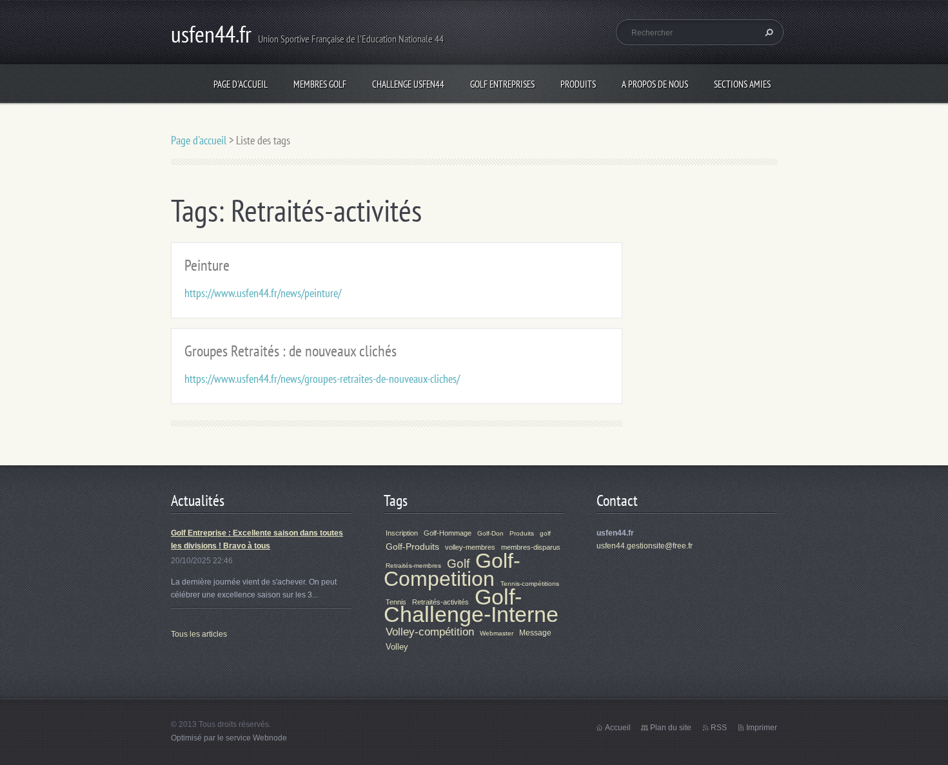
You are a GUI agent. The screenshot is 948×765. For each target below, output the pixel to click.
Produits (578, 84)
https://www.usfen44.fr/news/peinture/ (262, 293)
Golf (458, 563)
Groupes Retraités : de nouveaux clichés (290, 351)
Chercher (767, 32)
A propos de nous (655, 84)
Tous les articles (199, 634)
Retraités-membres (413, 565)
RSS (719, 727)
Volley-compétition (430, 632)
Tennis (396, 602)
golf (545, 533)
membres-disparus (530, 547)
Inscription (402, 533)
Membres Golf (319, 84)
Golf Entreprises (502, 84)
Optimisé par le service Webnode (229, 737)
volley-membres (470, 547)
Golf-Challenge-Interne (471, 605)
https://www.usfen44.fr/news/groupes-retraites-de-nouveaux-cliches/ (322, 378)
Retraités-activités (440, 602)
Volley (397, 647)
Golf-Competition (452, 569)
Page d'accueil (240, 84)
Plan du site (670, 727)
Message (535, 632)
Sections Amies (742, 84)
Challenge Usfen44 (408, 84)
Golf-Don (490, 533)
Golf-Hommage (447, 533)
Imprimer (761, 727)
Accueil (618, 727)
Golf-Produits (412, 546)
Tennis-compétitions (529, 583)
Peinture (207, 265)
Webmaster (496, 633)
